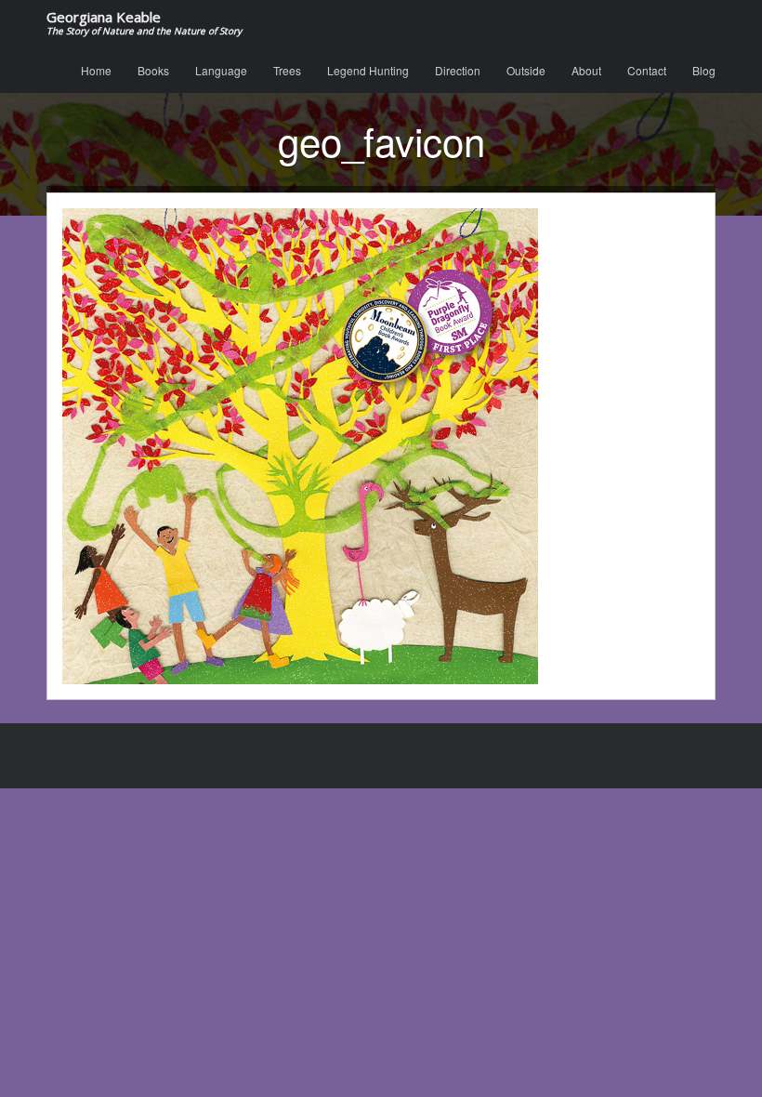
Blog (704, 70)
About (586, 70)
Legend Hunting (368, 70)
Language (221, 70)
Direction (457, 70)
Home (96, 70)
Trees (287, 70)
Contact (646, 70)
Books (153, 70)
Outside (525, 70)
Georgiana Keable (144, 23)
